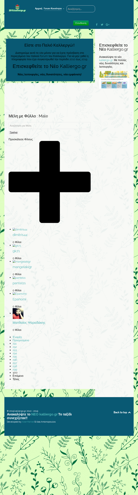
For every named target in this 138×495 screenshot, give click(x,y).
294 (15, 353)
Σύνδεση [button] (81, 23)
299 (15, 369)
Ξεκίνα (13, 132)
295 (15, 356)
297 (15, 363)
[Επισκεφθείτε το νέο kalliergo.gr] (114, 79)
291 (15, 343)
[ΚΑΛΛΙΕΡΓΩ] (17, 8)
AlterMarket (28, 421)
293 (15, 350)
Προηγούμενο (21, 340)
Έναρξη (17, 337)
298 (15, 366)
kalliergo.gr (106, 60)
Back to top (121, 412)
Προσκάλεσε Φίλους (21, 139)
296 (15, 359)
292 (15, 347)
